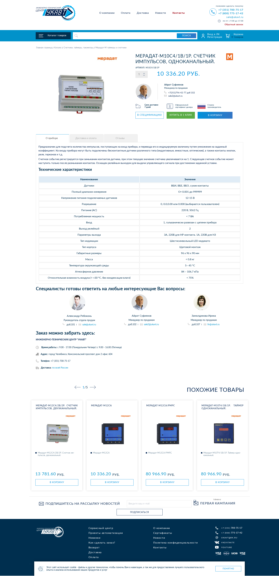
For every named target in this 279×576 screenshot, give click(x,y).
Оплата (125, 13)
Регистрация (214, 37)
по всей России (60, 368)
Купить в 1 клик (181, 115)
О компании (106, 13)
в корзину (215, 115)
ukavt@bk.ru (229, 538)
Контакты (178, 13)
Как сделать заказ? (101, 542)
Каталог (58, 48)
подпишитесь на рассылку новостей (83, 503)
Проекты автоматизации (105, 533)
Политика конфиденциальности (175, 542)
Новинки (94, 538)
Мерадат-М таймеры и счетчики (110, 48)
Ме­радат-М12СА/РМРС (160, 406)
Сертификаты (162, 533)
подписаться (139, 512)
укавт (50, 532)
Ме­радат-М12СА (101, 406)
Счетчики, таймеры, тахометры (78, 48)
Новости (160, 13)
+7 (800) (231, 533)
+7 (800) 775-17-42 (230, 13)
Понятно (228, 568)
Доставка (143, 13)
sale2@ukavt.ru (175, 96)
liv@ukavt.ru (213, 324)
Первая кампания (217, 503)
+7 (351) (231, 528)
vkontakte (228, 543)
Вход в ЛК (213, 34)
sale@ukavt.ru (234, 17)
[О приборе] (52, 138)
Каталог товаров (57, 35)
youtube (226, 547)
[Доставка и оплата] (86, 138)
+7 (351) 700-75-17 (230, 10)
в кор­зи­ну (57, 482)
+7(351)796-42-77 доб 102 (181, 93)
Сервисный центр (100, 528)
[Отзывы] (121, 138)
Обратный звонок (234, 25)
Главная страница (44, 48)
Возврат (94, 547)
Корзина (237, 35)
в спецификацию (149, 115)
